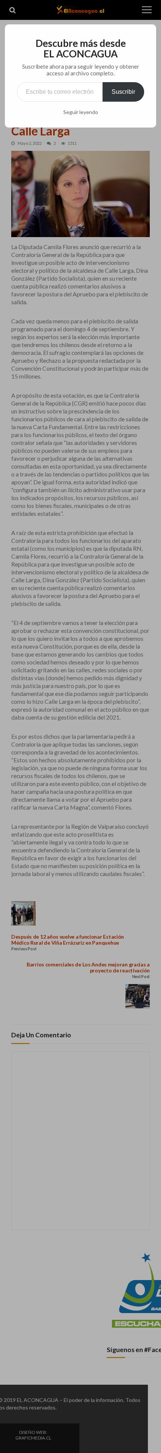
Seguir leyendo (80, 112)
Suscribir (123, 92)
